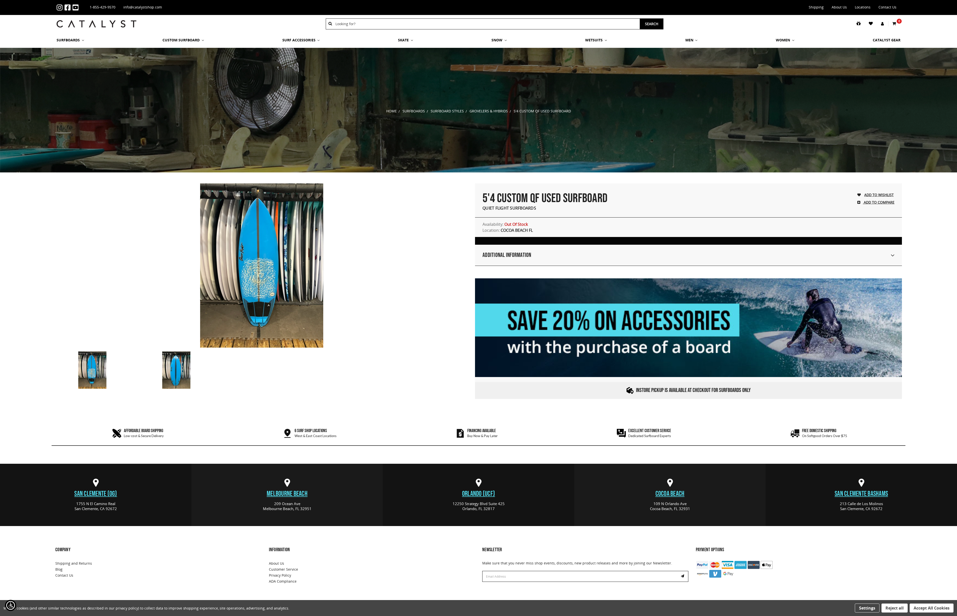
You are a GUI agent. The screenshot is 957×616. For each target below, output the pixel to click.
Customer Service (283, 569)
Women (783, 40)
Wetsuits (594, 40)
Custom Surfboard (181, 40)
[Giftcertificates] (859, 23)
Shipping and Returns (73, 563)
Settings (867, 608)
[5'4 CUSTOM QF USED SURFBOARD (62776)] (261, 265)
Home (391, 111)
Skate (404, 40)
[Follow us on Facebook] (69, 7)
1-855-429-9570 (102, 7)
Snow (497, 40)
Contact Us (887, 7)
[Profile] (882, 23)
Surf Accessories (299, 40)
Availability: (505, 224)
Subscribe (683, 576)
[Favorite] (871, 23)
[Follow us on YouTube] (76, 7)
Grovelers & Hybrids (489, 111)
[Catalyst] (96, 23)
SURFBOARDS (69, 40)
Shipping (816, 7)
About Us (839, 7)
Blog (59, 569)
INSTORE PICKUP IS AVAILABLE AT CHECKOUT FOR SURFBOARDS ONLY (693, 390)
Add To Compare (878, 202)
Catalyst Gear (886, 40)
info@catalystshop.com (142, 7)
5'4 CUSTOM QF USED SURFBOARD (542, 111)
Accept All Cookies (932, 608)
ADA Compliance (283, 581)
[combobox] (485, 24)
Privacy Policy (280, 575)
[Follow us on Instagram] (61, 7)
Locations (863, 7)
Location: (507, 230)
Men (689, 40)
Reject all (894, 608)
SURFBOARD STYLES (447, 111)
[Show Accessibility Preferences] (10, 605)
